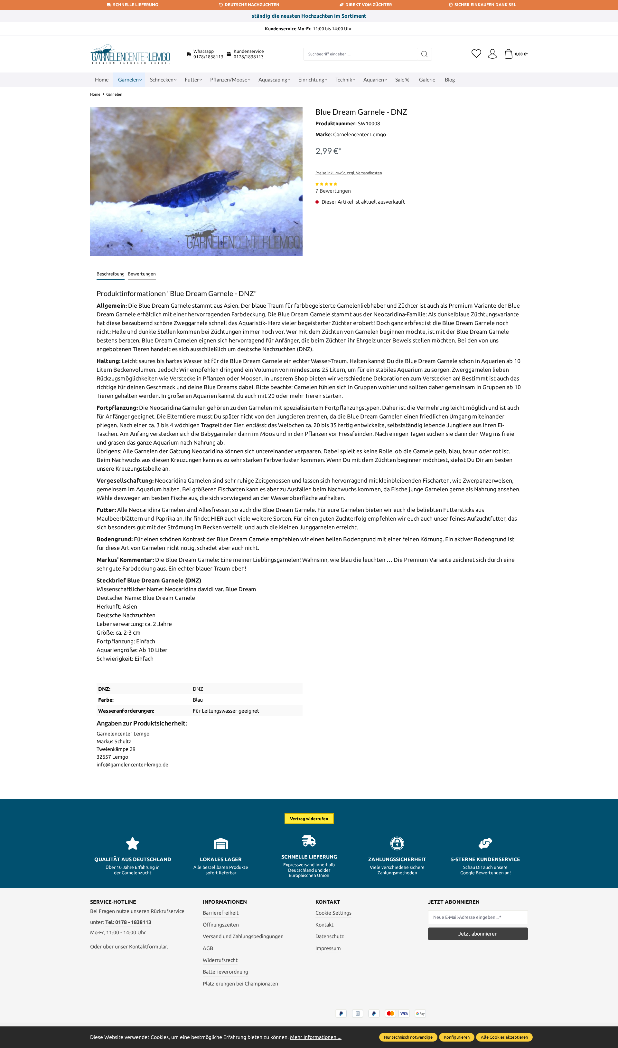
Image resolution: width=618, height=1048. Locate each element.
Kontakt (324, 925)
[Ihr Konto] (492, 54)
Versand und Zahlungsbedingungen (243, 936)
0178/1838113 (208, 56)
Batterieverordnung (225, 972)
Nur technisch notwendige (408, 1037)
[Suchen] (424, 54)
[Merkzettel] (476, 54)
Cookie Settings (333, 913)
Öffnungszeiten (221, 925)
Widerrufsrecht (220, 960)
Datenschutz (329, 936)
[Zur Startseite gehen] (130, 54)
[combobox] (360, 54)
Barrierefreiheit (221, 913)
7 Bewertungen (333, 191)
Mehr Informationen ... (316, 1037)
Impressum (328, 948)
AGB (208, 948)
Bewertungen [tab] (142, 273)
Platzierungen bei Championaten (240, 983)
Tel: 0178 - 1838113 (128, 922)
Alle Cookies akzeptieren (504, 1037)
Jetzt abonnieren (478, 934)
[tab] (111, 274)
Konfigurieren (457, 1037)
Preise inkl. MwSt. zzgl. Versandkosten (348, 173)
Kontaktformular (148, 946)
